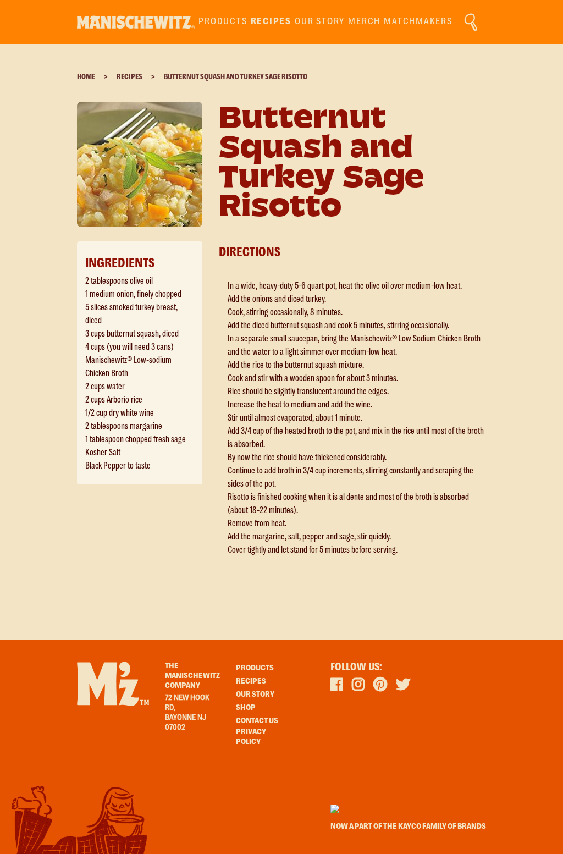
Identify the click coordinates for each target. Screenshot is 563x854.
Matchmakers (418, 21)
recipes (271, 21)
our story (255, 694)
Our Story (320, 21)
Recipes (129, 77)
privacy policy (251, 737)
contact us (257, 721)
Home (86, 77)
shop (246, 707)
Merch (364, 21)
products (222, 21)
